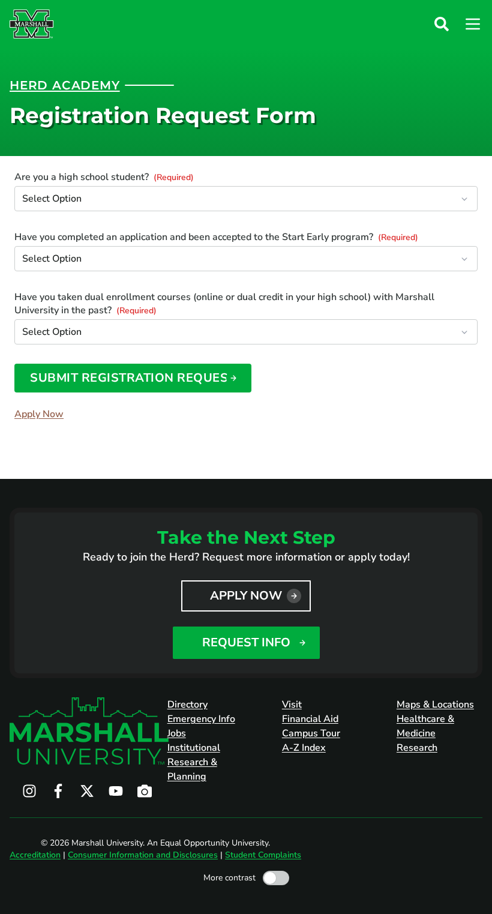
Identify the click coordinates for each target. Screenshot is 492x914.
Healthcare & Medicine (425, 726)
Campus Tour (311, 733)
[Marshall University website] (31, 24)
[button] (441, 24)
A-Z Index (304, 747)
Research (417, 747)
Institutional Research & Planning (193, 762)
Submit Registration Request (133, 378)
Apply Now (39, 414)
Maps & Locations (435, 704)
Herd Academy (65, 85)
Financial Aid (310, 719)
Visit (292, 704)
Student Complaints (263, 855)
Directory (187, 704)
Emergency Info (201, 719)
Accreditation (35, 855)
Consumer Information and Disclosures (143, 855)
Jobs (176, 733)
